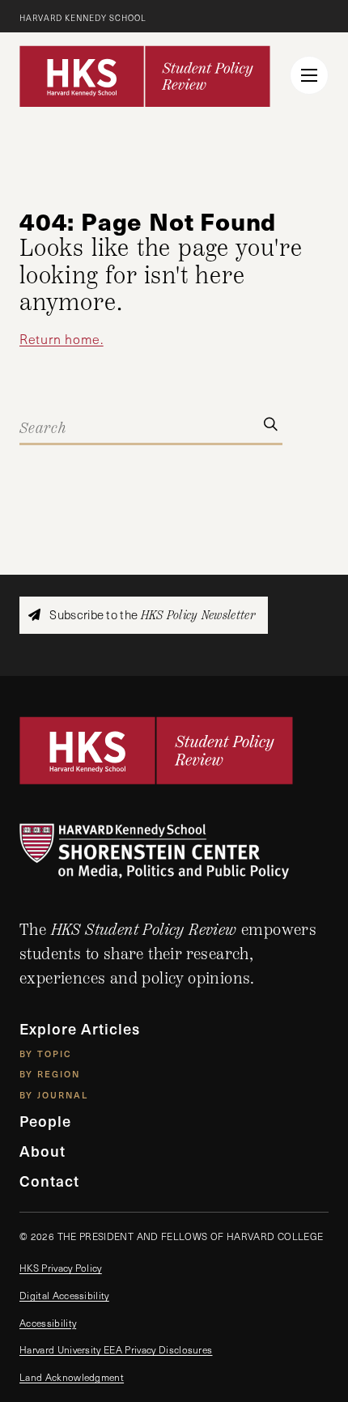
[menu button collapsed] (309, 75)
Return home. (61, 338)
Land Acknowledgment (71, 1376)
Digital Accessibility (64, 1295)
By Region (49, 1074)
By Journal (53, 1095)
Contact (49, 1181)
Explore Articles (79, 1028)
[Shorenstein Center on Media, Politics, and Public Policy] (174, 851)
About (42, 1151)
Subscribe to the (151, 614)
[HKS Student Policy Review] (144, 76)
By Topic (45, 1053)
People (45, 1121)
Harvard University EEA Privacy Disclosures (115, 1349)
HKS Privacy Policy (60, 1267)
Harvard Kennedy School (82, 17)
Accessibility (47, 1322)
